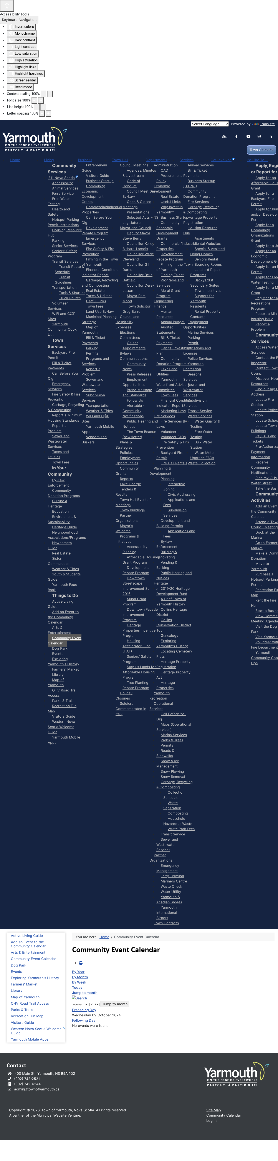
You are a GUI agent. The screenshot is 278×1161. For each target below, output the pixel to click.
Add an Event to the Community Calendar (28, 944)
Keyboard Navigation (19, 19)
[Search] (79, 998)
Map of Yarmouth (25, 997)
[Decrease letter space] (42, 113)
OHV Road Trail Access (30, 1003)
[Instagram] (261, 136)
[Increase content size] (50, 94)
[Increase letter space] (48, 113)
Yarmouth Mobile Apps (29, 1039)
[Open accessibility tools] (7, 6)
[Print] (81, 962)
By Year (78, 972)
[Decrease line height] (37, 107)
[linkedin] (272, 136)
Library (16, 991)
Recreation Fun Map (27, 1016)
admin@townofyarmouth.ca (37, 1089)
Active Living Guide (27, 936)
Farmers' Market (24, 984)
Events (16, 972)
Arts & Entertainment (28, 952)
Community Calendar (223, 1115)
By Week (79, 982)
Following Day (83, 1020)
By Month (80, 977)
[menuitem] (15, 160)
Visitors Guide (22, 1023)
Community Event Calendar (33, 959)
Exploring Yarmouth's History (35, 978)
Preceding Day (84, 1010)
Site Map (213, 1110)
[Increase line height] (43, 107)
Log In (211, 1120)
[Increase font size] (41, 100)
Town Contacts (261, 150)
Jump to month (85, 992)
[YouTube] (250, 136)
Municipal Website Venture (58, 1115)
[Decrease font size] (34, 100)
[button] (262, 1151)
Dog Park (18, 965)
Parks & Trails (22, 1010)
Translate (267, 124)
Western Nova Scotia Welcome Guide (36, 1031)
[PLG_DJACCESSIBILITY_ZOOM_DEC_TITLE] (43, 94)
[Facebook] (239, 136)
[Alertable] (225, 137)
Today (77, 987)
